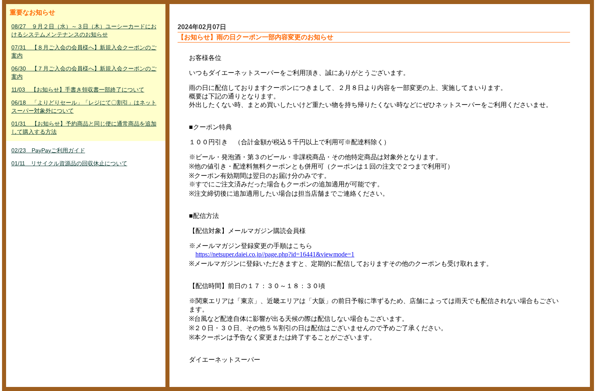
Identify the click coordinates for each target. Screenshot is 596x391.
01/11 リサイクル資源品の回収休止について (69, 163)
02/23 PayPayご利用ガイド (48, 150)
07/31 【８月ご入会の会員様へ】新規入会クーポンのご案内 (84, 51)
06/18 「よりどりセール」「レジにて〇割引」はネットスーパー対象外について (84, 106)
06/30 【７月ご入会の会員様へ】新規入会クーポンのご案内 (84, 72)
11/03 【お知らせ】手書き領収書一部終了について (77, 89)
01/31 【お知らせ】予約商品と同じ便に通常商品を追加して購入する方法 (84, 127)
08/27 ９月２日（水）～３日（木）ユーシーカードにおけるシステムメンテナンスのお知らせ (84, 30)
